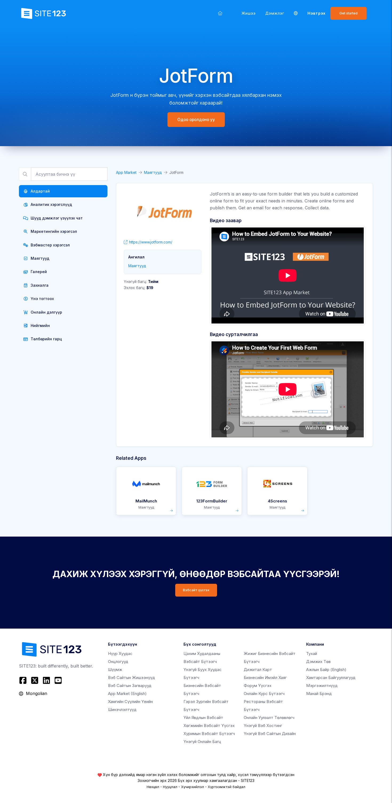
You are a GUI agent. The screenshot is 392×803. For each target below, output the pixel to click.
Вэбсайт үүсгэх (196, 590)
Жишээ (249, 13)
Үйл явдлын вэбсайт (203, 717)
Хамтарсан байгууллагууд (330, 677)
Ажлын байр (326, 669)
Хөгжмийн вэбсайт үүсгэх (209, 725)
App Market (126, 172)
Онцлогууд (118, 661)
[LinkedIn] (46, 680)
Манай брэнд (319, 693)
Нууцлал (170, 787)
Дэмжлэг (274, 13)
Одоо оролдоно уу (196, 119)
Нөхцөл (153, 787)
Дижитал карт (258, 669)
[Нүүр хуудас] (220, 13)
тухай (311, 653)
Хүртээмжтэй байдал (226, 787)
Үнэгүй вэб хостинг (263, 725)
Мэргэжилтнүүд (322, 685)
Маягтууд (153, 172)
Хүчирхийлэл (192, 787)
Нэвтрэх (316, 13)
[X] (34, 680)
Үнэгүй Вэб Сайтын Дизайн (270, 733)
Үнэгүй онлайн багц (202, 741)
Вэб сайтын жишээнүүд (131, 677)
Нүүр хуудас (120, 653)
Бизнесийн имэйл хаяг (265, 677)
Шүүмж (115, 669)
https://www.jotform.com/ (150, 242)
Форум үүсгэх (257, 685)
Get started (348, 13)
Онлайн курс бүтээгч (264, 693)
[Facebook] (23, 680)
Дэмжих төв (318, 661)
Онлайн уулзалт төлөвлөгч (269, 717)
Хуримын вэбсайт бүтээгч (209, 733)
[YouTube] (58, 680)
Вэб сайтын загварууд (129, 685)
